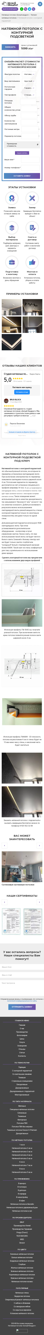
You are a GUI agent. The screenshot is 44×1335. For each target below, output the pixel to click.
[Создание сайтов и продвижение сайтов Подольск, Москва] (22, 1331)
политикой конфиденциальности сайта (22, 1001)
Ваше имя (9, 160)
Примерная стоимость (12, 145)
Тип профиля (10, 95)
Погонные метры (12, 129)
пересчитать (22, 153)
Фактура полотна (12, 74)
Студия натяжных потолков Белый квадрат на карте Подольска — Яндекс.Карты (22, 434)
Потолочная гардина (10, 88)
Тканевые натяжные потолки (17, 885)
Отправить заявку (22, 1007)
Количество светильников (11, 122)
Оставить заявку (22, 176)
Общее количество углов (12, 108)
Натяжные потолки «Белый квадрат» (15, 15)
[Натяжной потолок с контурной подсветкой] (11, 307)
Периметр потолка (13, 136)
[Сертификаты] (11, 921)
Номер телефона (13, 168)
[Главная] (10, 4)
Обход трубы (10, 115)
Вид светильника (12, 81)
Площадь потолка (9, 102)
